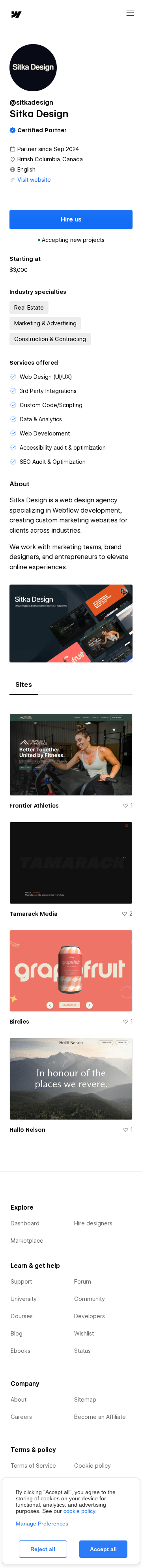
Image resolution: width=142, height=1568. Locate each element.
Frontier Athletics (34, 805)
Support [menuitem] (21, 1281)
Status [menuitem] (82, 1351)
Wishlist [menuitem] (84, 1333)
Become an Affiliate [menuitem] (100, 1417)
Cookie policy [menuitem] (92, 1466)
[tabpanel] (71, 920)
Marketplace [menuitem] (27, 1241)
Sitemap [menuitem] (85, 1399)
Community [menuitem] (89, 1299)
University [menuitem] (24, 1299)
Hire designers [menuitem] (93, 1223)
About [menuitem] (18, 1399)
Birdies (19, 1021)
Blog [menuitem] (16, 1333)
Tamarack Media (33, 914)
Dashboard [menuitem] (25, 1223)
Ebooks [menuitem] (20, 1351)
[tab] (23, 685)
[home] (15, 15)
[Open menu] (130, 13)
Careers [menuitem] (21, 1417)
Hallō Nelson (27, 1130)
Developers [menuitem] (89, 1316)
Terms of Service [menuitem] (33, 1466)
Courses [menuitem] (22, 1316)
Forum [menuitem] (82, 1281)
